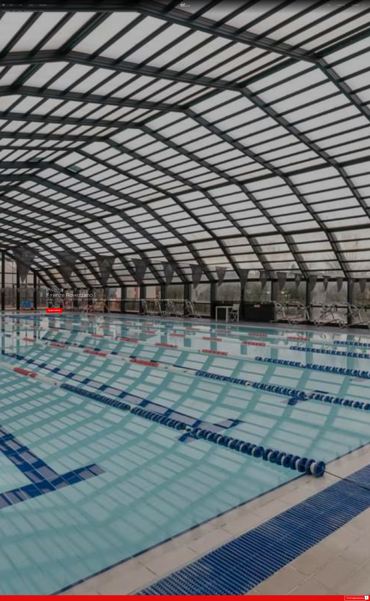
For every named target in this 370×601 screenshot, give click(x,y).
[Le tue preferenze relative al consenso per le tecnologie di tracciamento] (366, 597)
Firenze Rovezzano (30, 11)
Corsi (20, 5)
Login (328, 5)
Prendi (355, 598)
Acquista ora (341, 5)
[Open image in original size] (185, 5)
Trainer (31, 5)
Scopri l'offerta (54, 310)
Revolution (43, 5)
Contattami (355, 5)
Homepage (6, 11)
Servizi (41, 11)
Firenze (19, 11)
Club (11, 5)
